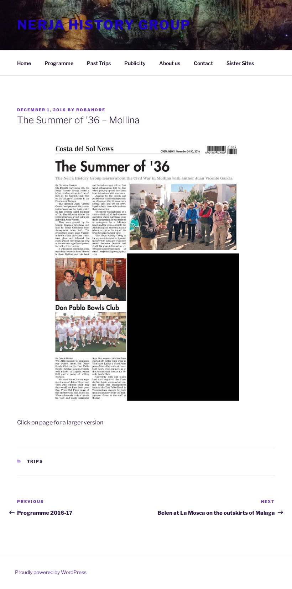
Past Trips (99, 63)
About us (169, 63)
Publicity (135, 63)
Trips (35, 461)
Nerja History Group (104, 25)
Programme (59, 63)
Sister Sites (240, 63)
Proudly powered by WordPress (51, 572)
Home (24, 63)
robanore (90, 109)
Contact (203, 63)
